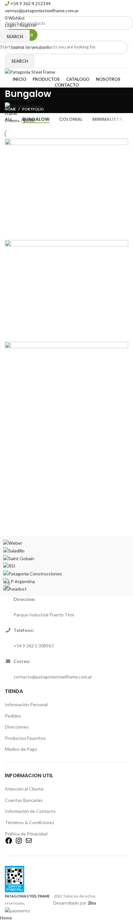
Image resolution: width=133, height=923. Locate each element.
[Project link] (66, 188)
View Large (123, 143)
